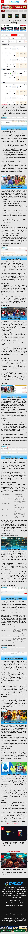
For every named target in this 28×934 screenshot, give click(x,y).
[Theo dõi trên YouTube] (14, 914)
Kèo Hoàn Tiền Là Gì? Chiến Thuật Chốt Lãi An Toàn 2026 (14, 870)
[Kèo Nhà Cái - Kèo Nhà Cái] (14, 1)
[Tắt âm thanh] (26, 41)
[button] (2, 1)
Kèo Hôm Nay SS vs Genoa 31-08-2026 (14, 842)
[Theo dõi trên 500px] (17, 914)
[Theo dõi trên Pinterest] (10, 914)
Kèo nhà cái (4, 104)
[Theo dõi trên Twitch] (21, 914)
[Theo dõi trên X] (7, 914)
